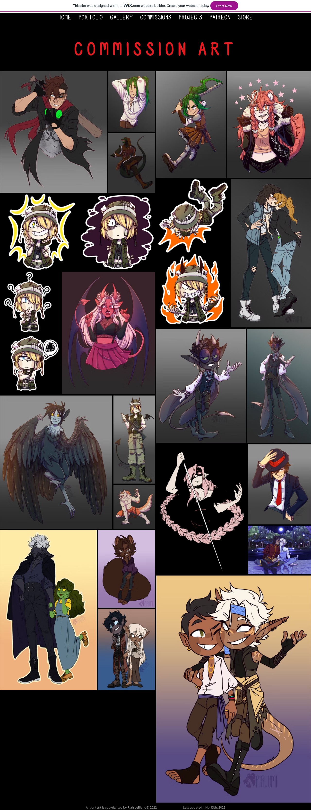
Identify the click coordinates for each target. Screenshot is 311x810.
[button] (90, 18)
